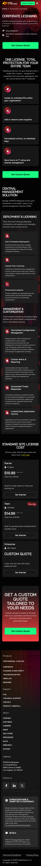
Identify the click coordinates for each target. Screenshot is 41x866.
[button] (37, 3)
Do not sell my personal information (18, 825)
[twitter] (22, 785)
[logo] (9, 3)
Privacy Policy (17, 840)
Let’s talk (25, 455)
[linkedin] (14, 785)
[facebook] (6, 785)
